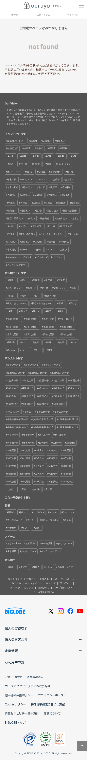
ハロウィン (26, 179)
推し (37, 350)
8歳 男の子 (74, 396)
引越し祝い (52, 210)
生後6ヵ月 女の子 (60, 372)
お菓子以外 (30, 543)
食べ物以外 (46, 543)
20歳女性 (70, 443)
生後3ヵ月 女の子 (16, 372)
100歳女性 (67, 481)
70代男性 (66, 474)
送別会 (38, 210)
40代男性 (11, 466)
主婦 (49, 342)
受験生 (23, 567)
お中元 (70, 172)
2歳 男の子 (43, 380)
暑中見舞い (56, 172)
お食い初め (12, 187)
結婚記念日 (12, 148)
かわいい (53, 512)
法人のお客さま (16, 639)
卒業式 (11, 203)
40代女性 (66, 458)
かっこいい (68, 512)
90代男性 (53, 481)
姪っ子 (36, 311)
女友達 (49, 280)
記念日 (33, 140)
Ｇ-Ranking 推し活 (43, 592)
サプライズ (66, 226)
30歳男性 (66, 450)
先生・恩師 (48, 319)
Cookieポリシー (15, 704)
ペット (51, 249)
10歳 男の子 (59, 404)
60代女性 (25, 474)
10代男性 (57, 443)
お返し (75, 218)
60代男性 (39, 474)
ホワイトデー (14, 172)
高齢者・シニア (65, 567)
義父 (49, 311)
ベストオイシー (33, 583)
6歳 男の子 (12, 396)
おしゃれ (24, 512)
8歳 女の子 (12, 404)
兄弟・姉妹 (50, 295)
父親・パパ (59, 288)
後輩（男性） (50, 327)
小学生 (27, 411)
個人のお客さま (16, 628)
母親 (73, 288)
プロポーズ (42, 257)
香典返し (11, 249)
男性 (24, 489)
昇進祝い (75, 203)
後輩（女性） (68, 327)
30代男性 (25, 458)
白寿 (74, 156)
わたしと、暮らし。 (64, 579)
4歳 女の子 (43, 388)
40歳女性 (39, 458)
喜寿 (24, 156)
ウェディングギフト (17, 265)
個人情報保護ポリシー (19, 695)
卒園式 (49, 203)
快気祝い (38, 241)
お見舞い (11, 241)
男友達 (36, 280)
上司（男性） (14, 334)
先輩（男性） (14, 319)
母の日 (29, 172)
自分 (50, 350)
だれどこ (31, 579)
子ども (73, 303)
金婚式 (39, 148)
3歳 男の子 (74, 380)
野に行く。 (65, 583)
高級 (37, 528)
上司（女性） (32, 334)
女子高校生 (60, 435)
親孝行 (52, 241)
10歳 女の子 (13, 411)
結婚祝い (46, 140)
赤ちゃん (11, 350)
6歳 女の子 (28, 396)
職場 (11, 567)
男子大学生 (12, 443)
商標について (52, 713)
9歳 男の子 (28, 404)
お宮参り (69, 179)
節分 (49, 164)
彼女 (24, 280)
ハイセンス (39, 512)
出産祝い (60, 140)
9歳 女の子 (43, 404)
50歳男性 (25, 466)
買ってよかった (15, 520)
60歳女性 (66, 466)
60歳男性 (11, 474)
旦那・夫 (32, 288)
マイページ (72, 15)
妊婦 (61, 342)
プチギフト (38, 226)
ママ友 (61, 280)
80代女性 (11, 481)
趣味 (38, 249)
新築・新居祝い (70, 210)
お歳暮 (56, 179)
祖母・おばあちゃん (42, 303)
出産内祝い (61, 218)
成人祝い (66, 195)
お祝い (23, 226)
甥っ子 (23, 311)
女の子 (36, 489)
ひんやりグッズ (28, 551)
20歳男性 (11, 450)
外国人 (36, 567)
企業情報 (11, 650)
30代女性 (11, 458)
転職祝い (11, 210)
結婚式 (27, 148)
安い (25, 528)
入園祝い (11, 195)
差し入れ (73, 234)
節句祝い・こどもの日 (34, 187)
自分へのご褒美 (27, 234)
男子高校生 (44, 435)
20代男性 (39, 450)
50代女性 (39, 466)
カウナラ (15, 587)
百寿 (11, 164)
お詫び (63, 249)
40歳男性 (53, 458)
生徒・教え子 (65, 319)
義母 (61, 311)
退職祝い (25, 210)
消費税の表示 (35, 677)
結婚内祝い (45, 218)
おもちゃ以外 (14, 543)
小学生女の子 (61, 411)
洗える (67, 520)
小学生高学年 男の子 (43, 427)
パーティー (57, 257)
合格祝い (67, 187)
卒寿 (61, 156)
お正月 (23, 164)
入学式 (23, 203)
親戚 (60, 303)
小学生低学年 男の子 (17, 419)
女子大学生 (28, 443)
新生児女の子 (32, 365)
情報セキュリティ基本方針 (22, 713)
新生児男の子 (14, 365)
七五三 (54, 187)
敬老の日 (11, 179)
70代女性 (53, 474)
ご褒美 (11, 234)
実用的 (11, 512)
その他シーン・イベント (19, 257)
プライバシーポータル (52, 695)
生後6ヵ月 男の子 (38, 372)
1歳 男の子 (12, 380)
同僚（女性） (68, 334)
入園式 (36, 203)
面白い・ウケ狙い (50, 520)
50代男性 (53, 466)
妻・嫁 (45, 288)
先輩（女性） (32, 319)
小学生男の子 (43, 411)
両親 (11, 295)
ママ (74, 342)
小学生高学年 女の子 (68, 427)
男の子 (49, 489)
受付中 (14, 15)
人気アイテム (43, 15)
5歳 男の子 (58, 388)
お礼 (11, 226)
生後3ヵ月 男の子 (52, 365)
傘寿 (36, 156)
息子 (24, 295)
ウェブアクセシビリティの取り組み (27, 686)
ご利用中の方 (14, 662)
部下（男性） (14, 327)
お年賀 (36, 164)
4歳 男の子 (28, 388)
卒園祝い (38, 195)
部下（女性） (32, 327)
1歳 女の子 (28, 380)
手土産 (52, 226)
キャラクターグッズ (51, 551)
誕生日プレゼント (16, 140)
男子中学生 (12, 435)
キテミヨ (16, 583)
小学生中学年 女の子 (17, 427)
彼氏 (11, 280)
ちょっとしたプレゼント (52, 234)
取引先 (11, 342)
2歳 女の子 (58, 380)
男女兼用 (11, 528)
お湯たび (45, 579)
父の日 (41, 172)
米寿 (49, 156)
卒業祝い (52, 195)
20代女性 (25, 450)
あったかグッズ (64, 543)
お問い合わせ (13, 677)
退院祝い (25, 241)
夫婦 (36, 342)
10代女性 (43, 443)
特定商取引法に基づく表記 (48, 704)
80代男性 (25, 481)
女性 (11, 489)
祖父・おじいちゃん (17, 303)
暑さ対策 (11, 551)
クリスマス (42, 179)
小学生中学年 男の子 (68, 419)
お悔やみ (64, 241)
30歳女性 (53, 450)
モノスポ (51, 583)
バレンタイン (64, 164)
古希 (11, 156)
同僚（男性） (50, 334)
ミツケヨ (29, 587)
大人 (24, 342)
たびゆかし (43, 587)
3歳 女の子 (12, 388)
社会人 (49, 567)
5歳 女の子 (74, 388)
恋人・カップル (15, 288)
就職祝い (61, 203)
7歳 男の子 (43, 396)
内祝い (31, 218)
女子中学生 (28, 435)
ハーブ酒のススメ (63, 587)
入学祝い (25, 195)
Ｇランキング (15, 579)
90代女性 (39, 481)
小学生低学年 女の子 (43, 419)
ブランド (32, 520)
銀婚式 (52, 148)
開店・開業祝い (15, 218)
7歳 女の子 (58, 396)
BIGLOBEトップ (15, 722)
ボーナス (25, 249)
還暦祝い (65, 148)
